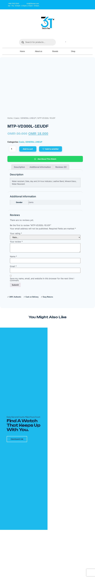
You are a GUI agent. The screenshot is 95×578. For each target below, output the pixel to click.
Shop (73, 51)
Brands (55, 51)
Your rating (16, 233)
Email (13, 266)
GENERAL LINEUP (28, 118)
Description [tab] (19, 167)
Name (13, 256)
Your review (16, 242)
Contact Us (17, 439)
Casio (16, 118)
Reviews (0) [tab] (61, 167)
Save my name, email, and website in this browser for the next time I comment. (42, 279)
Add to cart (28, 149)
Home (22, 51)
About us (38, 51)
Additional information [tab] (40, 167)
